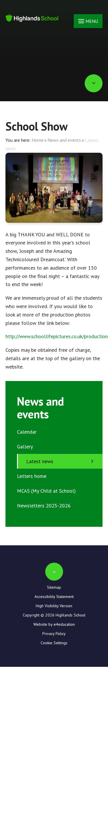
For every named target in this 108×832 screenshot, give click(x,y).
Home (37, 140)
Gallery (25, 446)
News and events (64, 140)
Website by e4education (54, 624)
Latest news (39, 461)
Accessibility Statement (54, 596)
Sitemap (54, 587)
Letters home (31, 476)
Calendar (27, 431)
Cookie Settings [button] (54, 642)
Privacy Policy (54, 633)
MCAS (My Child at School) (46, 490)
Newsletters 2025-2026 (44, 505)
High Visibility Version (54, 605)
